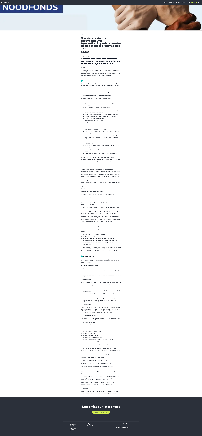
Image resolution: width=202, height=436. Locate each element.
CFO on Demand (73, 428)
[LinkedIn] (117, 424)
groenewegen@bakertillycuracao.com (103, 363)
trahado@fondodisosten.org (98, 379)
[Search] (198, 2)
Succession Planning (73, 432)
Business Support (73, 425)
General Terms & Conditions (92, 425)
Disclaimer (89, 424)
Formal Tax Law (72, 429)
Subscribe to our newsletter (101, 412)
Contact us (194, 2)
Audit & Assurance (73, 424)
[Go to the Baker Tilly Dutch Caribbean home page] (5, 2)
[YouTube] (126, 424)
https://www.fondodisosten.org (112, 248)
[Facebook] (123, 424)
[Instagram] (120, 424)
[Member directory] (200, 2)
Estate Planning (72, 430)
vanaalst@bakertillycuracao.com (106, 366)
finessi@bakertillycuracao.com (100, 360)
